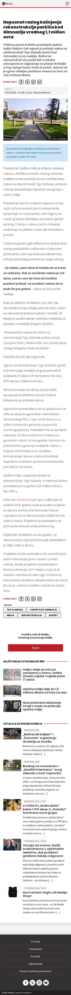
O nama (35, 941)
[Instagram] (39, 982)
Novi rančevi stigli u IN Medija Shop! (45, 894)
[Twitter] (32, 982)
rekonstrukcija (31, 615)
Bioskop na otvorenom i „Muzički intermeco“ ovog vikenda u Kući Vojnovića (42, 769)
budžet (53, 615)
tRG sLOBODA (15, 609)
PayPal (35, 647)
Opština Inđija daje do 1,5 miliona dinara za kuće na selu (45, 690)
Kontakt (35, 956)
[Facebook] (25, 982)
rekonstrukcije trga (29, 500)
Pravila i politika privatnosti (35, 971)
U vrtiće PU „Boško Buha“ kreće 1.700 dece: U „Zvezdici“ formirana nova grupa (45, 809)
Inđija (8, 89)
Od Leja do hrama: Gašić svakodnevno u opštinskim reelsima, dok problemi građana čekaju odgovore (43, 850)
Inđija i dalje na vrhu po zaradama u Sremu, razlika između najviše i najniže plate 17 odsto (44, 674)
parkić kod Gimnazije (43, 609)
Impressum (35, 949)
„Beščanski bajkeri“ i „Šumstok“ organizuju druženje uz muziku (39, 737)
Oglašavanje (35, 963)
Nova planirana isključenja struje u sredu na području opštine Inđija (42, 706)
